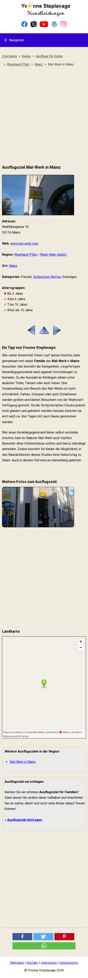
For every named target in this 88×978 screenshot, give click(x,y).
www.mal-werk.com (24, 243)
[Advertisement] (44, 116)
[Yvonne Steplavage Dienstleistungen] (45, 16)
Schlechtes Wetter (47, 277)
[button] (22, 936)
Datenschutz (69, 963)
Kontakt (32, 963)
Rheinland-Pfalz (25, 254)
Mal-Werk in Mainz (23, 762)
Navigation (14, 40)
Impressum (49, 963)
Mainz (13, 266)
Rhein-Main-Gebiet (53, 254)
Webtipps (17, 963)
